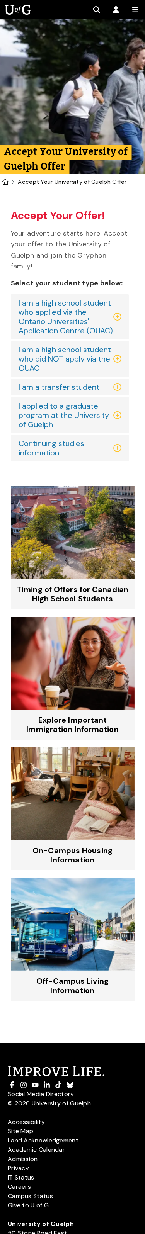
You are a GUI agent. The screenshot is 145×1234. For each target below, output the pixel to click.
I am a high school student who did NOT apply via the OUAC (65, 359)
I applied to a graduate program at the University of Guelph (64, 415)
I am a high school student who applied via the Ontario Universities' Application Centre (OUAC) (66, 317)
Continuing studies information (51, 448)
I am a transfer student (59, 387)
